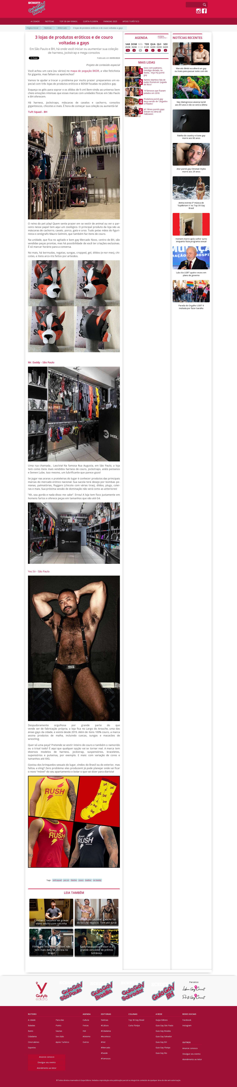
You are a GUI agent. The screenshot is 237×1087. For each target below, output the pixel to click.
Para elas (60, 1020)
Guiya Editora (161, 1020)
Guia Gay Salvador (164, 1036)
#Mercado (62, 28)
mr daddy (97, 880)
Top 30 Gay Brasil (136, 1020)
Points (58, 1025)
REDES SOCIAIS (189, 1014)
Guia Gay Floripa (163, 1047)
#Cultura (104, 1025)
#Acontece (106, 1036)
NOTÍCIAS (49, 21)
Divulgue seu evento (47, 1062)
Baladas (31, 1025)
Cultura (86, 1020)
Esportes (32, 1047)
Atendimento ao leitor (46, 1068)
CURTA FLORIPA (90, 21)
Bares (30, 1031)
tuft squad (57, 880)
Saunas (59, 1031)
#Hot (103, 1042)
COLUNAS (132, 1014)
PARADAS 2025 (110, 21)
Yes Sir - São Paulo (39, 571)
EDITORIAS (106, 1014)
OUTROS (186, 1042)
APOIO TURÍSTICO (131, 21)
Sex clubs (60, 1036)
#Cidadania (106, 1031)
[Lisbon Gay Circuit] (194, 988)
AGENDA (151, 37)
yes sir (66, 880)
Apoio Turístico (62, 1042)
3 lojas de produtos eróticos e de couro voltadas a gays (98, 28)
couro (81, 880)
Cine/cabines (33, 1042)
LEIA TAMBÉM (74, 893)
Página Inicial (32, 28)
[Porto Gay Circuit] (194, 997)
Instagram (186, 1025)
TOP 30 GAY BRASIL (69, 21)
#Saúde (104, 1053)
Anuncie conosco (46, 1057)
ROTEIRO (32, 1014)
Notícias (48, 28)
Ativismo (86, 1036)
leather (88, 880)
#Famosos (106, 1058)
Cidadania (32, 1036)
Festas (86, 1025)
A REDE (159, 1014)
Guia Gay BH (161, 1042)
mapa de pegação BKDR (84, 70)
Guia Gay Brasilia (163, 1031)
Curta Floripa (134, 1025)
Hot (84, 1031)
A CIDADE (35, 21)
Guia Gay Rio (161, 1053)
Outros (86, 1042)
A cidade (32, 1020)
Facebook (186, 1020)
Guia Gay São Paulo (164, 1025)
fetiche (74, 880)
